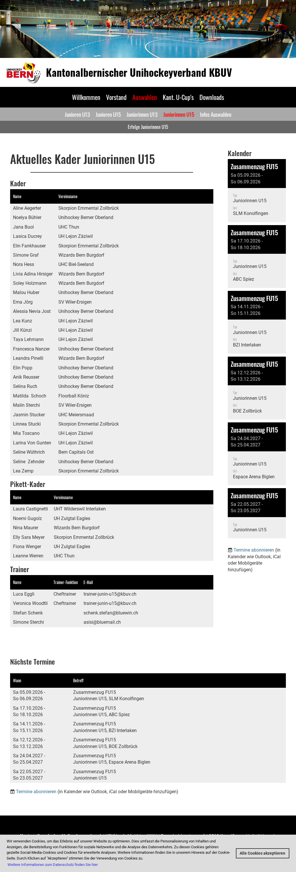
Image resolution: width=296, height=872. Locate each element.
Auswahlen (144, 97)
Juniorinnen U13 (142, 114)
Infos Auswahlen (215, 114)
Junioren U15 (108, 114)
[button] (257, 190)
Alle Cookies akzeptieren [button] (262, 853)
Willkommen (86, 97)
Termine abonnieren (254, 550)
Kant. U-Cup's (178, 97)
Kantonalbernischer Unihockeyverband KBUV (139, 72)
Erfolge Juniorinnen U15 (148, 126)
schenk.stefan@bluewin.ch (111, 613)
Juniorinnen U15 (178, 114)
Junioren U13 (77, 114)
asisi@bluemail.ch (102, 622)
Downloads (211, 97)
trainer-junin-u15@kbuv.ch (110, 594)
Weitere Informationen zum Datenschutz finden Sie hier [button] (53, 864)
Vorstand (116, 97)
